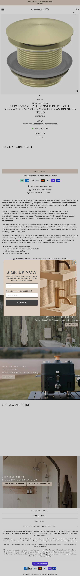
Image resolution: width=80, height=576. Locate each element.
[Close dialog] (74, 262)
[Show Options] (36, 295)
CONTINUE (21, 302)
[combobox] (21, 295)
